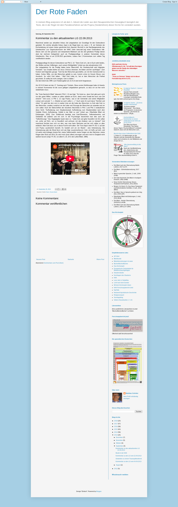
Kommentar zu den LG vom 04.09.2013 (128, 461)
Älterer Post (100, 259)
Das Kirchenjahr (119, 266)
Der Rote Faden (61, 12)
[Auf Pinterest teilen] (65, 189)
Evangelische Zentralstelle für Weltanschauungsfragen (123, 269)
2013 (116, 435)
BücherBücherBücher (121, 264)
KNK (115, 278)
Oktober (118, 443)
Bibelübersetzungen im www (123, 261)
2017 (116, 424)
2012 (116, 468)
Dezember (119, 437)
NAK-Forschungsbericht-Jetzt (123, 287)
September (120, 446)
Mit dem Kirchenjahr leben (122, 285)
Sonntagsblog (118, 297)
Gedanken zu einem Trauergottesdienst (129, 459)
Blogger (98, 491)
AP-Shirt (116, 256)
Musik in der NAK (121, 453)
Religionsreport (119, 295)
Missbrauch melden (120, 475)
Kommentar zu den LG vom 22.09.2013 (128, 456)
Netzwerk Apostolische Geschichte (125, 292)
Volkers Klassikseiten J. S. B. (123, 300)
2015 (116, 429)
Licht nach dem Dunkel (121, 283)
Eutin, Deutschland (51, 192)
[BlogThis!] (58, 189)
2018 (116, 421)
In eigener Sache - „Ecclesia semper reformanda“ (133, 103)
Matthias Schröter (132, 393)
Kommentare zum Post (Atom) (53, 263)
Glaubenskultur (119, 273)
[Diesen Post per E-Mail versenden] (56, 189)
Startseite (71, 259)
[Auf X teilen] (60, 189)
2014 (116, 432)
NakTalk (116, 290)
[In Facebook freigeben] (63, 189)
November (119, 440)
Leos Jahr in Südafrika (121, 280)
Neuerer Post (40, 259)
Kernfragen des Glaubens (122, 275)
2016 (116, 426)
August (118, 465)
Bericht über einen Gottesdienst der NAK (127, 133)
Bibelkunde (117, 259)
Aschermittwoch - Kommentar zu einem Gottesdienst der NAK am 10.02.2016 (132, 119)
